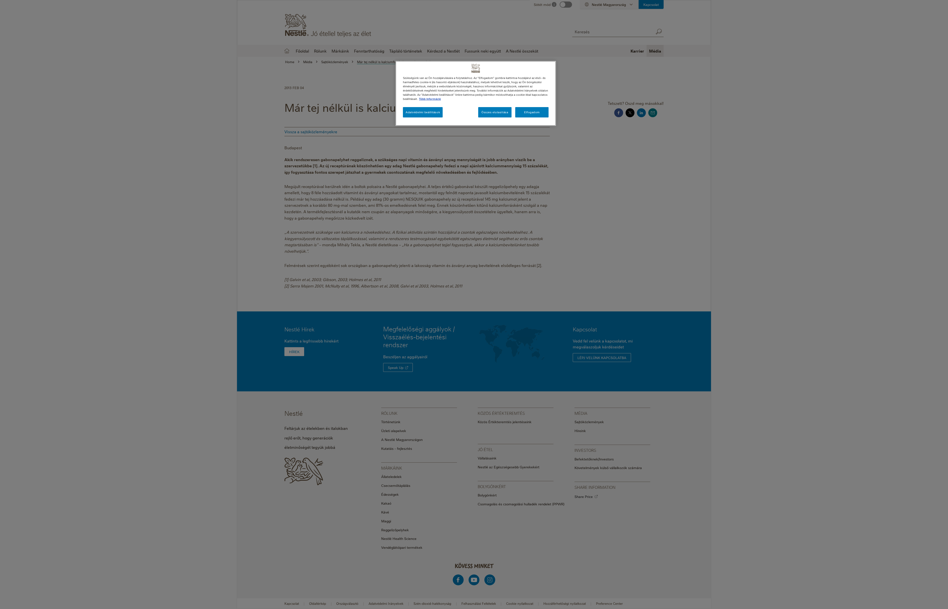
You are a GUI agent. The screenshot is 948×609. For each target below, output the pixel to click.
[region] (475, 93)
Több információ (430, 99)
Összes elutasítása (494, 112)
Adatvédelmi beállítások (423, 112)
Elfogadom (532, 112)
